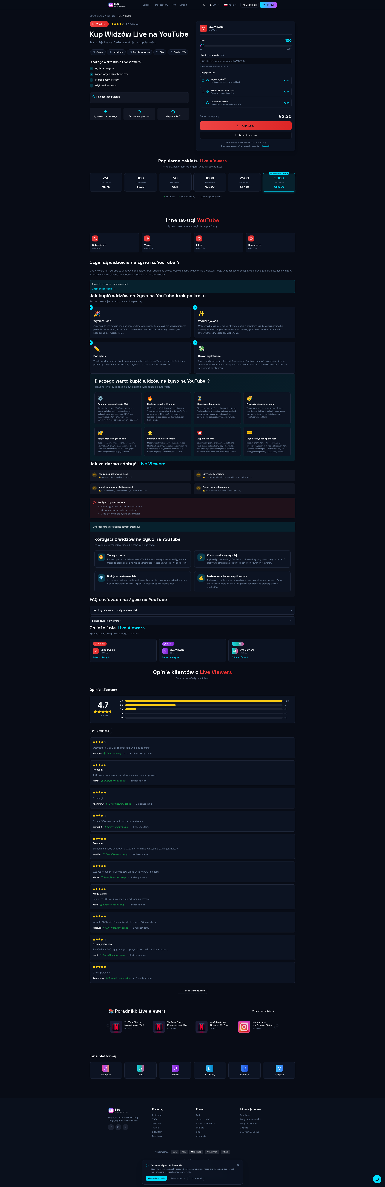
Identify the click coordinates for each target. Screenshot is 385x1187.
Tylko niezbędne (178, 1178)
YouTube (111, 16)
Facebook (157, 1136)
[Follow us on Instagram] (111, 1127)
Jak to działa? (203, 1119)
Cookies (244, 1127)
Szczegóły (266, 146)
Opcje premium (207, 72)
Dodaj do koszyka (248, 135)
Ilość (202, 40)
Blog (198, 1132)
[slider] (202, 45)
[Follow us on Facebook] (125, 1127)
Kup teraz (248, 125)
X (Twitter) (157, 1132)
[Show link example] (222, 55)
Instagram (157, 1115)
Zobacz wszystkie (261, 1011)
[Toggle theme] (204, 5)
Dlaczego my (161, 4)
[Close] (238, 1165)
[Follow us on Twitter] (118, 1127)
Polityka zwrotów (248, 1123)
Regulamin (245, 1115)
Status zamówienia (205, 1123)
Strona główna (97, 16)
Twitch (155, 1127)
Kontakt (183, 4)
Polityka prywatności (250, 1119)
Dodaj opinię (103, 730)
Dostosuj (198, 1178)
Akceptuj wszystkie (156, 1178)
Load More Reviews (195, 990)
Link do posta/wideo (210, 55)
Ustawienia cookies (249, 1132)
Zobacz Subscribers (102, 288)
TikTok (155, 1119)
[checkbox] (203, 80)
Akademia (201, 1136)
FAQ (174, 4)
